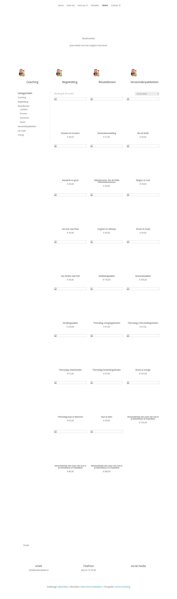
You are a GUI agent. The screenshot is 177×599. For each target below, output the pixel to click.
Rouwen (23, 113)
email (38, 566)
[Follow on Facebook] (138, 574)
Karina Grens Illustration (91, 586)
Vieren (22, 122)
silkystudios (63, 586)
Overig (21, 134)
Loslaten (24, 109)
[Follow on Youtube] (144, 574)
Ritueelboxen (23, 106)
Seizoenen (24, 117)
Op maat (22, 130)
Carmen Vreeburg (122, 586)
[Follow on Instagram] (133, 574)
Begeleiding (23, 101)
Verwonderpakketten (27, 126)
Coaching (22, 97)
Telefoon (88, 566)
